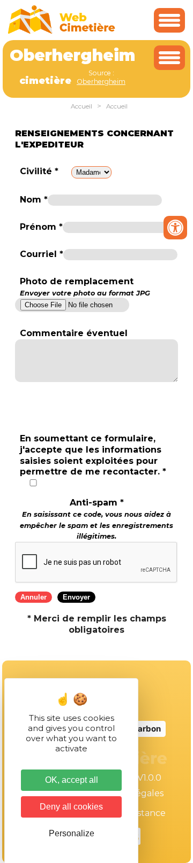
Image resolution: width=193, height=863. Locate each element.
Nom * (34, 200)
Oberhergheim (101, 81)
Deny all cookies (71, 806)
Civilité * (39, 171)
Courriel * (41, 254)
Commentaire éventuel (74, 333)
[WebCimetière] (61, 31)
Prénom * (41, 227)
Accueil (81, 106)
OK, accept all (71, 779)
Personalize (71, 833)
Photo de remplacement (85, 286)
